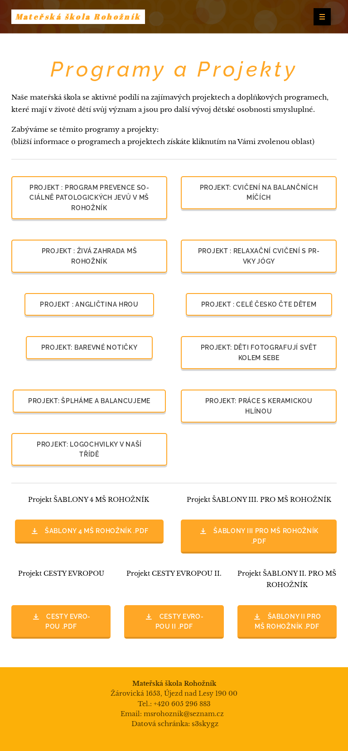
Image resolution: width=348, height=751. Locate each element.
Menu (322, 16)
